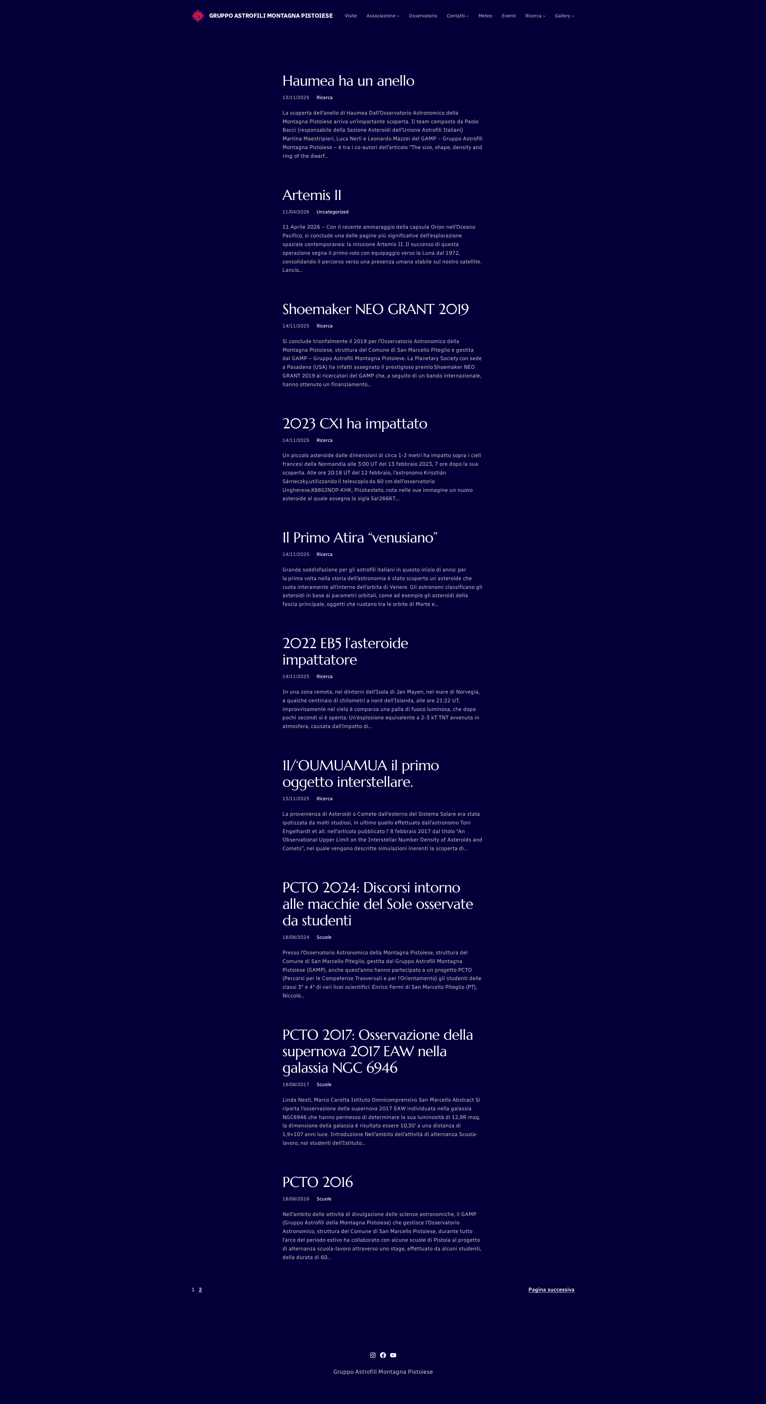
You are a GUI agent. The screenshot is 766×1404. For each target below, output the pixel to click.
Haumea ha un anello (348, 80)
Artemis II (311, 195)
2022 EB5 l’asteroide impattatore (345, 651)
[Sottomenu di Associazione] (398, 15)
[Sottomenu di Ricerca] (544, 15)
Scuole (324, 937)
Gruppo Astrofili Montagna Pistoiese (271, 15)
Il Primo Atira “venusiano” (359, 537)
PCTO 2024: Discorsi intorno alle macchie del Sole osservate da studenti (377, 904)
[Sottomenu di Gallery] (573, 15)
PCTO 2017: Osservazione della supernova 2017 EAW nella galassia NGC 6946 (377, 1051)
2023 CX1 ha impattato (354, 423)
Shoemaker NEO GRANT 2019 (375, 309)
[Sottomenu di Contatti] (467, 15)
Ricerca (325, 97)
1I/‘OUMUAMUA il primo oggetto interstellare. (360, 773)
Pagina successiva (551, 1289)
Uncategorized (333, 212)
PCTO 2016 (317, 1182)
